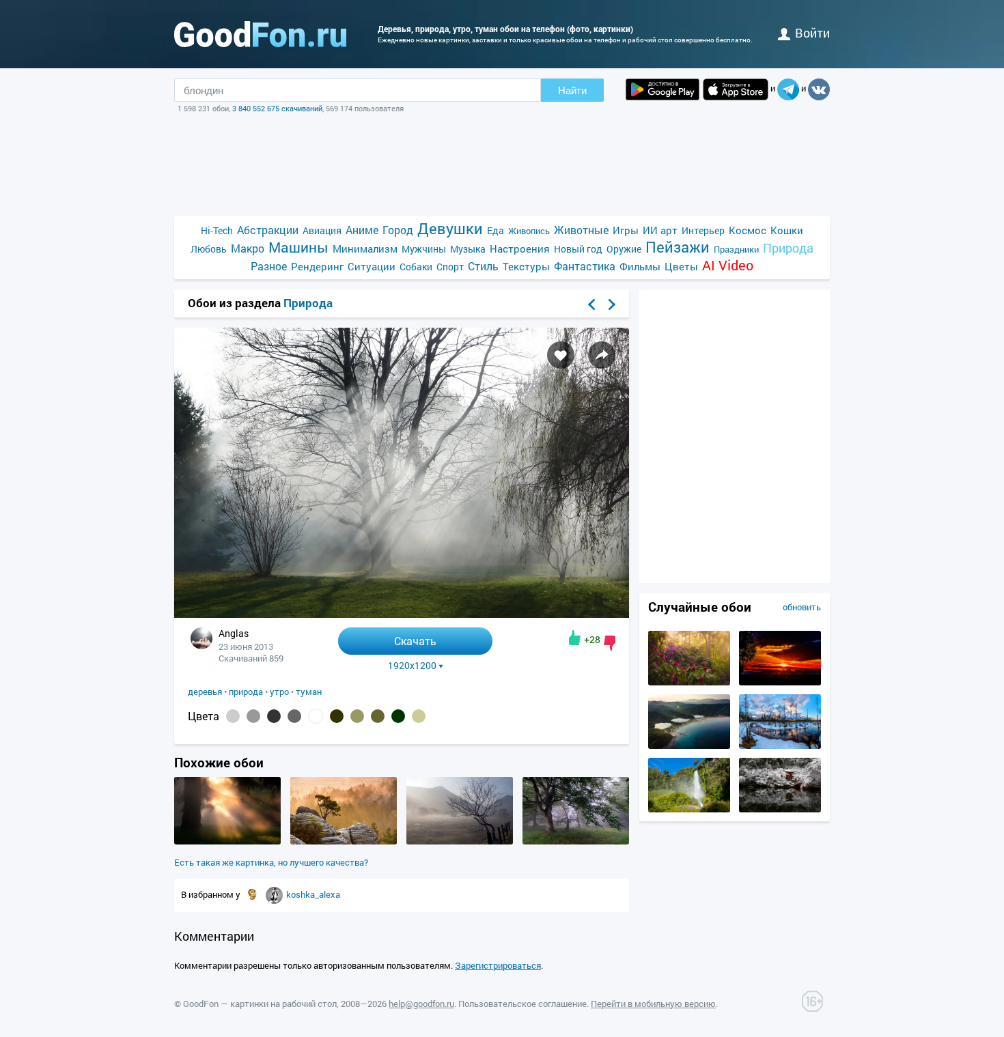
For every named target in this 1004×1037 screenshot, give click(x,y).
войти (812, 33)
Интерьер (703, 230)
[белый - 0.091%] (315, 716)
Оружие (623, 248)
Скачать (415, 641)
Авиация (322, 230)
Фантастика (584, 266)
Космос (747, 230)
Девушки (450, 228)
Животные (581, 230)
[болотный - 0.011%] (419, 716)
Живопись (529, 231)
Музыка (468, 248)
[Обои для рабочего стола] (260, 34)
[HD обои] (662, 89)
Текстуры (526, 266)
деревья (205, 691)
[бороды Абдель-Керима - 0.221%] (233, 716)
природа (246, 691)
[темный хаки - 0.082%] (337, 716)
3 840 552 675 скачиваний (277, 108)
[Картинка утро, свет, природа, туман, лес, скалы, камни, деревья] (343, 841)
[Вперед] (612, 304)
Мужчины (424, 248)
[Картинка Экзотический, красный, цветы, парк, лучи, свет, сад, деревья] (689, 682)
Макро (247, 248)
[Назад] (591, 304)
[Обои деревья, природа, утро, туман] (401, 614)
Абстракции (267, 230)
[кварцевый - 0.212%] (253, 716)
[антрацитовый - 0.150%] (274, 716)
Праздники (736, 249)
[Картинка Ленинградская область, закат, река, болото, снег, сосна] (780, 745)
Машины (298, 247)
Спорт (450, 266)
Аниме (362, 230)
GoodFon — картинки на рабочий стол (260, 1003)
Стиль (483, 266)
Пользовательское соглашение (522, 1003)
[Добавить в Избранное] (560, 355)
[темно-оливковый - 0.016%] (378, 716)
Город (397, 230)
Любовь (209, 248)
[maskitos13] (253, 894)
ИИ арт (660, 230)
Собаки (416, 266)
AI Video (727, 265)
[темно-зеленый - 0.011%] (398, 716)
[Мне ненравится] (609, 643)
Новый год (578, 248)
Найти (572, 90)
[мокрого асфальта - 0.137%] (294, 716)
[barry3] (275, 894)
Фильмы (639, 266)
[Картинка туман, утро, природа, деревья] (227, 841)
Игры (626, 230)
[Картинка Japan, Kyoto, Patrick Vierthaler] (780, 809)
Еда (495, 230)
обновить (802, 607)
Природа (788, 248)
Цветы (681, 266)
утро (279, 691)
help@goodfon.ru (421, 1003)
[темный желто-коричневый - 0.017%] (357, 716)
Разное (269, 266)
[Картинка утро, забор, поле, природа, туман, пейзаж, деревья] (459, 841)
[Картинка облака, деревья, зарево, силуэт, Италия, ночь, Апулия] (780, 682)
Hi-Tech (217, 230)
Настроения (520, 248)
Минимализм (365, 248)
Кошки (786, 230)
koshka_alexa (313, 894)
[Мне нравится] (575, 637)
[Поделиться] (601, 355)
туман (309, 691)
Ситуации (371, 266)
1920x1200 (412, 665)
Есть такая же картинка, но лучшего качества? (271, 862)
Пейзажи (677, 247)
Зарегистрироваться (498, 965)
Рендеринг (317, 266)
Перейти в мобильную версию (653, 1003)
